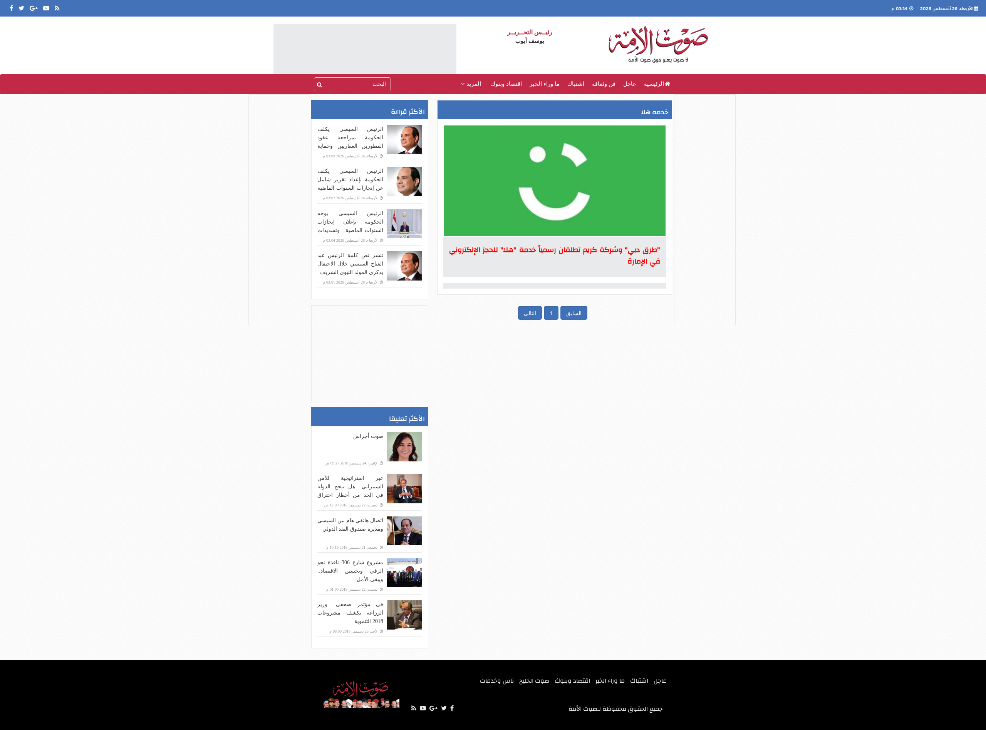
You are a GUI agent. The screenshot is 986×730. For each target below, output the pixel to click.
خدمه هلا (654, 112)
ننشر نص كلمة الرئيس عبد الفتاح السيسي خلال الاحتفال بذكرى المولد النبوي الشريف (350, 263)
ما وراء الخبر (545, 84)
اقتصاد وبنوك (506, 84)
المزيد (473, 84)
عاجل (629, 84)
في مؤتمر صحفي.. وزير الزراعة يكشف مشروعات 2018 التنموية (350, 612)
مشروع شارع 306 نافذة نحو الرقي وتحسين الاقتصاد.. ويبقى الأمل (350, 571)
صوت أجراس (368, 436)
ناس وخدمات (497, 681)
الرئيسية (654, 84)
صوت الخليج (534, 681)
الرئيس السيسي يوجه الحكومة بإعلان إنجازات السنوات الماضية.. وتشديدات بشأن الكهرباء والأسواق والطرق (350, 230)
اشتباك (575, 84)
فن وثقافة (603, 84)
